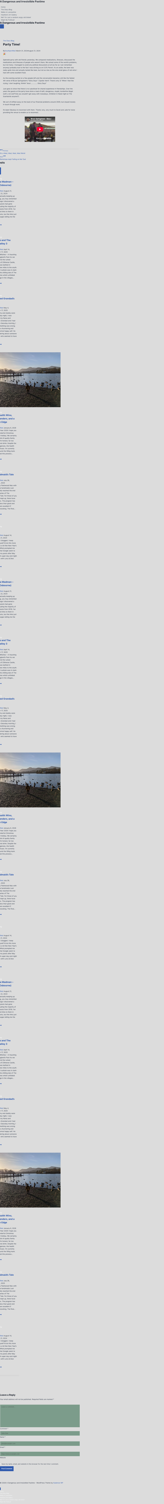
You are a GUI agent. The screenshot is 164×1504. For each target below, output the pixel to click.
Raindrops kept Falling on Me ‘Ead (13, 158)
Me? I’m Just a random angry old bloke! (16, 17)
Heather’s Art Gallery (9, 15)
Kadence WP (58, 1483)
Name (2, 1437)
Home (3, 7)
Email (2, 1447)
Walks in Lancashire (8, 12)
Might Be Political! (8, 20)
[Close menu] (0, 1488)
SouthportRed (10, 51)
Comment (4, 1429)
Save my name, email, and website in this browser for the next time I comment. (30, 1464)
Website (3, 1458)
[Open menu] (2, 26)
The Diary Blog (6, 10)
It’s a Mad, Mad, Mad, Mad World (12, 152)
